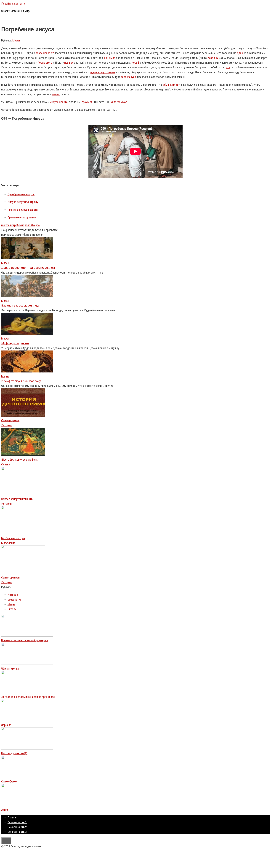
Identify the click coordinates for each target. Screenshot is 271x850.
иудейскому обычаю (102, 72)
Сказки (5, 464)
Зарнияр (6, 725)
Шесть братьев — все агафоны (19, 459)
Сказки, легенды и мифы (16, 11)
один (240, 53)
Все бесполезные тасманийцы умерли (24, 640)
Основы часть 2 (17, 827)
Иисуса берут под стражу (23, 202)
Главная (12, 817)
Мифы (16, 40)
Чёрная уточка (10, 668)
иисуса (5, 225)
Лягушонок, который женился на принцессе (28, 697)
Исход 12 (212, 58)
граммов (87, 102)
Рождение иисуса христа (23, 210)
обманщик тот (171, 85)
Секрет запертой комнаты (17, 499)
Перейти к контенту (13, 3)
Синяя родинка (10, 420)
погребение (17, 225)
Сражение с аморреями (22, 217)
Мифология (8, 543)
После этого (44, 62)
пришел (68, 62)
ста (228, 67)
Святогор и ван (10, 577)
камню (56, 94)
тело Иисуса (128, 77)
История (6, 425)
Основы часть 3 (17, 832)
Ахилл (4, 810)
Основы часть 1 (17, 822)
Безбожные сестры (13, 538)
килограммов (119, 102)
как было (109, 58)
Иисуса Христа (59, 102)
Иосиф (135, 62)
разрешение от (45, 53)
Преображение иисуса (21, 194)
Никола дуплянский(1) (14, 753)
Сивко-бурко (9, 781)
